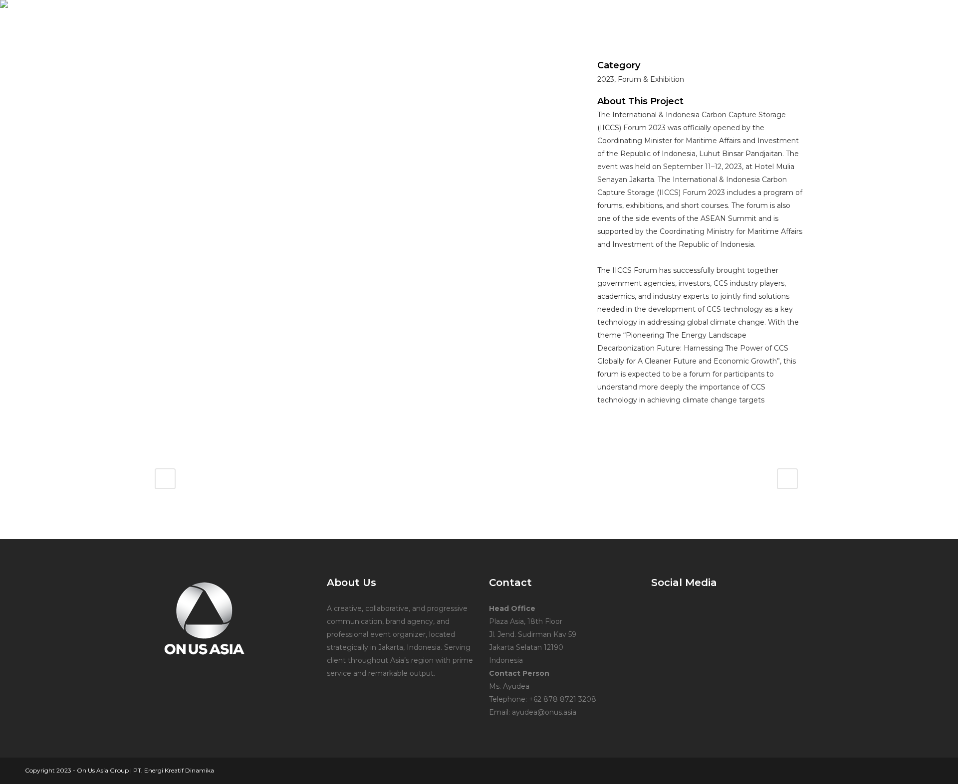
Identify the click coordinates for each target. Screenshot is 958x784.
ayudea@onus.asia (544, 712)
